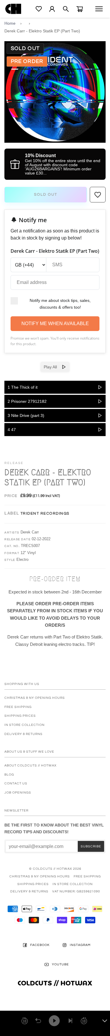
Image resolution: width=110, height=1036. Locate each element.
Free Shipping (18, 707)
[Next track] (70, 1020)
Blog (9, 774)
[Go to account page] (52, 9)
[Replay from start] (38, 1020)
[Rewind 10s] (24, 1020)
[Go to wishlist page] (39, 9)
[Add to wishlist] (97, 194)
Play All (53, 367)
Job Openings (17, 792)
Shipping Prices (20, 715)
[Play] (54, 1021)
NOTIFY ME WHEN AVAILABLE (55, 323)
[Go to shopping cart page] (79, 9)
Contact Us (15, 783)
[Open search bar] (65, 9)
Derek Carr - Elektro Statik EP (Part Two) (42, 31)
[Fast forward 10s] (84, 1020)
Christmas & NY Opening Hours (34, 697)
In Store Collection (24, 724)
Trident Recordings (45, 513)
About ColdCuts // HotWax (30, 765)
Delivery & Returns (23, 734)
